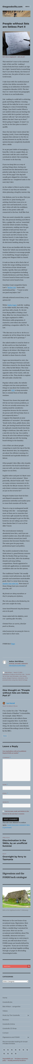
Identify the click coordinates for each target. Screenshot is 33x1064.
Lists (23, 674)
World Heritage (22, 680)
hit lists (7, 676)
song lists (15, 680)
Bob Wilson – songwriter (11, 1006)
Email (5, 793)
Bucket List (12, 287)
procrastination (7, 680)
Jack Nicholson (14, 676)
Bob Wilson (8, 672)
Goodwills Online (9, 1024)
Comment (7, 757)
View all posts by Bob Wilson (17, 665)
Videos (5, 1011)
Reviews (6, 1020)
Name (5, 784)
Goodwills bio (7, 1002)
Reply (5, 736)
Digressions (6, 674)
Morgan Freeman (12, 678)
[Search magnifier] (28, 966)
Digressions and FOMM (11, 1037)
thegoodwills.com (12, 6)
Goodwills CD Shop (9, 1028)
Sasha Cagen (12, 305)
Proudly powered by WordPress (17, 1060)
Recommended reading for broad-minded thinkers (15, 1042)
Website (6, 802)
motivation (21, 678)
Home (5, 998)
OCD (13, 390)
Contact (6, 1033)
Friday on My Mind (15, 674)
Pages (13, 644)
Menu (27, 6)
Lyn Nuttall (10, 703)
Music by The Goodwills (11, 1015)
